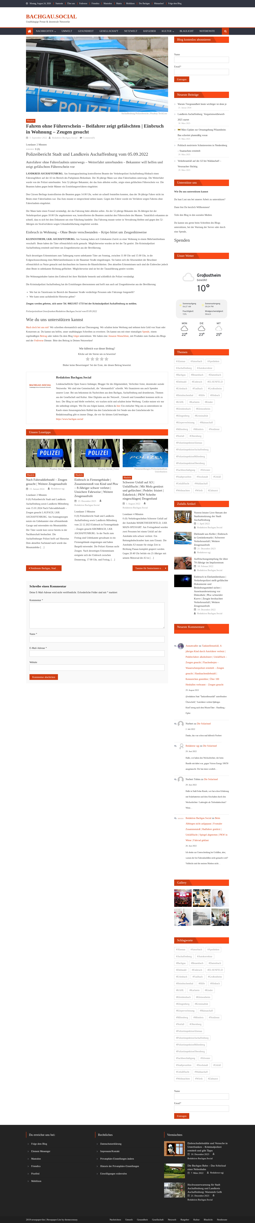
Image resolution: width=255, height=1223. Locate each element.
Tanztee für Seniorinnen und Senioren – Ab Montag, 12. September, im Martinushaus (151, 568)
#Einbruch (197, 382)
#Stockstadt (202, 477)
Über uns (71, 3)
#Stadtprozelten (183, 477)
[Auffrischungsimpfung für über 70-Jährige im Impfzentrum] (183, 563)
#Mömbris (198, 429)
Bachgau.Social (51, 16)
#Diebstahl (181, 382)
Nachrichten (44, 31)
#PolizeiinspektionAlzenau (189, 443)
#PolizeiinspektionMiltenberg (190, 456)
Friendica (95, 3)
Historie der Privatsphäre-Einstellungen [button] (119, 1166)
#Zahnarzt (213, 490)
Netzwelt (130, 31)
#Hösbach (215, 395)
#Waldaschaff (201, 483)
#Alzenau (180, 361)
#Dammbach (215, 375)
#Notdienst (214, 429)
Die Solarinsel (204, 723)
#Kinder (209, 402)
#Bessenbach (197, 375)
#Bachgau (181, 375)
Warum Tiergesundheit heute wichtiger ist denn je (202, 104)
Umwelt (67, 31)
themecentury (71, 1219)
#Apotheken (213, 361)
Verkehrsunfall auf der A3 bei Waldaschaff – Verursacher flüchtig (199, 164)
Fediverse (83, 3)
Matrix (119, 3)
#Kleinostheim (203, 409)
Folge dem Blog (174, 3)
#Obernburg (195, 436)
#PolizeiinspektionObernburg (190, 463)
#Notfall (180, 436)
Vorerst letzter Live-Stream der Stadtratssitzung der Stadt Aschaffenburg (210, 516)
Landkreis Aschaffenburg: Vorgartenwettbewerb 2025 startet (201, 117)
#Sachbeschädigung (185, 470)
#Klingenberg (182, 415)
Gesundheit (86, 31)
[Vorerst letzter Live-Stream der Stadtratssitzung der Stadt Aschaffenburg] (183, 517)
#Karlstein (194, 402)
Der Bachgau (144, 3)
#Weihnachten (183, 490)
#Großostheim (215, 388)
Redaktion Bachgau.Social (64, 137)
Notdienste (207, 31)
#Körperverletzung (185, 422)
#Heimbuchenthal (184, 395)
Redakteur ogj (58, 488)
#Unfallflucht (182, 483)
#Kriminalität (201, 415)
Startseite (59, 3)
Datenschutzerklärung (110, 1144)
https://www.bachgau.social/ (69, 419)
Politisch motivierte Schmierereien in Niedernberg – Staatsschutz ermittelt (202, 148)
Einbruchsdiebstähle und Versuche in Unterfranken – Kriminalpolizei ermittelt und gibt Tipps (208, 1147)
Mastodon (108, 3)
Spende (145, 331)
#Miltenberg (182, 429)
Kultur (166, 31)
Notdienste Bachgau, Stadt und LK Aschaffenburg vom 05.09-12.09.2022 (46, 568)
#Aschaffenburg (184, 368)
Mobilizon (130, 3)
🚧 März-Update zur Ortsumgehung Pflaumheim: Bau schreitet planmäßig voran (202, 132)
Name (33, 634)
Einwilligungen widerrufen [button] (113, 1173)
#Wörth (199, 490)
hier (119, 406)
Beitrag (43, 336)
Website (33, 662)
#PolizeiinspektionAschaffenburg (192, 449)
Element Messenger (40, 1151)
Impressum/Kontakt (110, 1151)
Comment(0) (89, 137)
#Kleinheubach (183, 409)
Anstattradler (192, 646)
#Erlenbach (181, 388)
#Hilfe (202, 395)
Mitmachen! (159, 3)
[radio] (88, 359)
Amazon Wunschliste (118, 336)
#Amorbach (196, 361)
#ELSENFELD (215, 382)
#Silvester (205, 470)
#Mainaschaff (206, 422)
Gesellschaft (109, 31)
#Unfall (217, 477)
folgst (76, 336)
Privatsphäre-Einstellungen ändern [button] (117, 1158)
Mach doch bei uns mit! (37, 327)
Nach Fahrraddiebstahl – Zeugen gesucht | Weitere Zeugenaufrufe (46, 481)
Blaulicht (187, 31)
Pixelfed (35, 1173)
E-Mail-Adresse (38, 648)
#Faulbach (198, 388)
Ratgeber (149, 31)
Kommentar (36, 600)
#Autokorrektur (204, 368)
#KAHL (180, 402)
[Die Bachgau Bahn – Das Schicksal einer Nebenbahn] (174, 1171)
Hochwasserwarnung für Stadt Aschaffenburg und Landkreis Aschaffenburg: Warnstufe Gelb (205, 1188)
